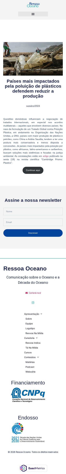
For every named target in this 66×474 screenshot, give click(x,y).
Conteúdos (30, 357)
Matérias (30, 362)
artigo (46, 156)
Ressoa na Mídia (34, 333)
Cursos (28, 352)
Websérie (30, 371)
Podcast (29, 366)
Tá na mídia (31, 347)
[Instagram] (33, 302)
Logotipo (30, 328)
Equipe (29, 323)
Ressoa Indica (32, 342)
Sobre (28, 318)
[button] (33, 14)
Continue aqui (33, 170)
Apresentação (31, 314)
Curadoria (29, 338)
